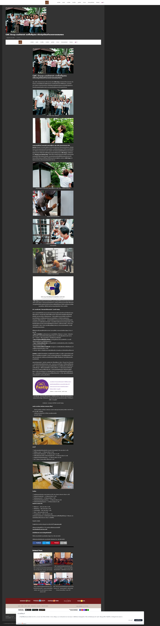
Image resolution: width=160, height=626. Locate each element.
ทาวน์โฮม (68, 2)
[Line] (88, 610)
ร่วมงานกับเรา (39, 606)
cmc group (16, 618)
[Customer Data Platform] (80, 623)
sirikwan (18, 37)
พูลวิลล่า (79, 2)
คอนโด (63, 2)
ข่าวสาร (84, 2)
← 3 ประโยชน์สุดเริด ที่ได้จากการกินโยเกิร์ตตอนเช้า (13, 623)
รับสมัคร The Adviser (44, 606)
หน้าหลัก (58, 2)
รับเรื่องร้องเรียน (33, 606)
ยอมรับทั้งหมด (138, 620)
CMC (12, 618)
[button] (114, 2)
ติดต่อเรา (98, 2)
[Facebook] (80, 610)
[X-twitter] (86, 610)
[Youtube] (82, 610)
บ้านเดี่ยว (74, 2)
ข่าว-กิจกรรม (11, 616)
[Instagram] (84, 610)
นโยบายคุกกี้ (130, 620)
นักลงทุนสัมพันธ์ (91, 2)
